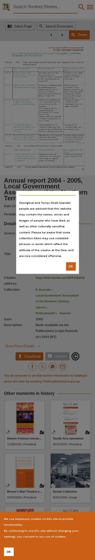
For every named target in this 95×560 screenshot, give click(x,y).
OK (71, 266)
